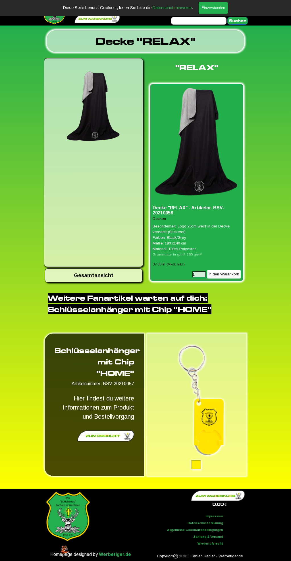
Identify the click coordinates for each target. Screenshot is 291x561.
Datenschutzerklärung (205, 523)
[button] (94, 107)
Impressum (214, 516)
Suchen (237, 20)
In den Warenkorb (224, 274)
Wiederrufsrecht (210, 543)
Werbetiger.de (115, 554)
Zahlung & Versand (208, 536)
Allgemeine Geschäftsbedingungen (195, 530)
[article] (196, 182)
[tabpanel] (145, 41)
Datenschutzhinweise (172, 7)
